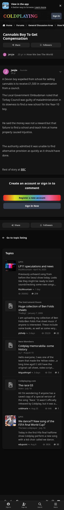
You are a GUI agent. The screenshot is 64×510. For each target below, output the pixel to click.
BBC (23, 169)
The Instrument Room (30, 302)
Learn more (6, 5)
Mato (21, 388)
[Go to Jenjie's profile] (4, 54)
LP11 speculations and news (35, 266)
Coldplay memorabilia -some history (36, 347)
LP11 (20, 261)
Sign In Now (32, 205)
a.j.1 (20, 352)
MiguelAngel (24, 372)
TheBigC (22, 313)
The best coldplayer (27, 427)
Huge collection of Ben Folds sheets (36, 308)
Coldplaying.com (27, 380)
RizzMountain (25, 269)
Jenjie (14, 70)
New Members (26, 341)
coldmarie (23, 408)
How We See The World (40, 54)
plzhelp (21, 333)
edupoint (22, 444)
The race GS (25, 385)
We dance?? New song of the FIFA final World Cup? (36, 422)
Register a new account (32, 197)
